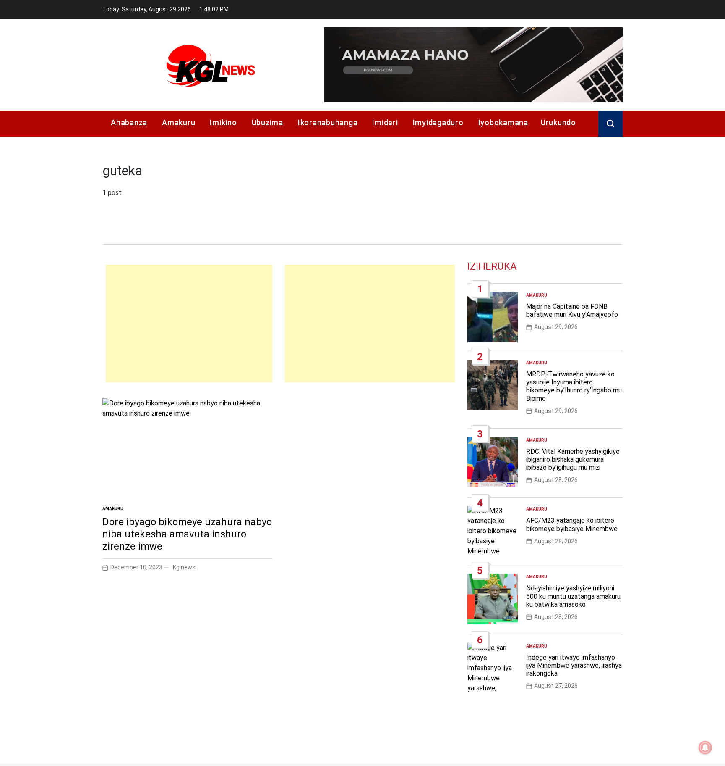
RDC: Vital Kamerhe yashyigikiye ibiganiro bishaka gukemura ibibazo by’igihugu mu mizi (573, 459)
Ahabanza (129, 122)
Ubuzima (267, 122)
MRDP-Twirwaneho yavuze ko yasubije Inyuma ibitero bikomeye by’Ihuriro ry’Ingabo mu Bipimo (574, 386)
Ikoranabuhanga (328, 122)
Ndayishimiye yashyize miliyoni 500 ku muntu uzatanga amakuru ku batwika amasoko (573, 596)
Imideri (385, 122)
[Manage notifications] (705, 747)
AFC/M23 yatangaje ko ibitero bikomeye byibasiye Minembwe (572, 524)
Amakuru (178, 122)
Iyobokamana (503, 122)
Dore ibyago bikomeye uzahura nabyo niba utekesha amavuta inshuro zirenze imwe (187, 534)
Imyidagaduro (438, 122)
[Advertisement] (189, 323)
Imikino (223, 122)
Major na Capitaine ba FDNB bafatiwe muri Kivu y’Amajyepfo (572, 311)
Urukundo (558, 122)
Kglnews (184, 567)
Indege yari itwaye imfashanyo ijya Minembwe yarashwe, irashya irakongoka (574, 665)
